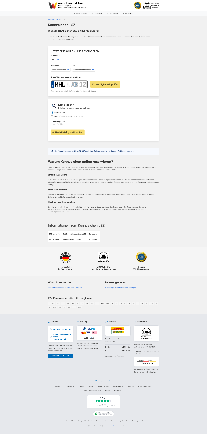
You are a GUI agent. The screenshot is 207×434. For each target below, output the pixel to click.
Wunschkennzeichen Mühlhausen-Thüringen (65, 288)
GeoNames (113, 426)
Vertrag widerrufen (103, 381)
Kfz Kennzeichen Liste (54, 19)
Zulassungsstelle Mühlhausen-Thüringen (120, 288)
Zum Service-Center (60, 356)
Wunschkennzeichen (80, 13)
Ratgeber (117, 391)
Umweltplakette (128, 13)
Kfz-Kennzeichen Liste (92, 391)
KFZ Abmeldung (112, 13)
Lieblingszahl (59, 121)
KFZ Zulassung (97, 13)
